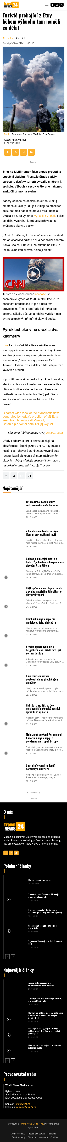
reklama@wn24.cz (26, 1107)
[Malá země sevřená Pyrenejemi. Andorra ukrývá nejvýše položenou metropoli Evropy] (13, 744)
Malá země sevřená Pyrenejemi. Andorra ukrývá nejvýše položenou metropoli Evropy (44, 738)
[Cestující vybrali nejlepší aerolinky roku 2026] (13, 773)
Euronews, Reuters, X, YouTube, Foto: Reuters (33, 134)
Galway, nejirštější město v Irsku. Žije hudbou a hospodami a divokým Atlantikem (45, 562)
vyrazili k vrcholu (45, 215)
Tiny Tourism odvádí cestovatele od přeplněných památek (42, 679)
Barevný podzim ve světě (39, 879)
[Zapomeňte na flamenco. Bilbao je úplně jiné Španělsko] (15, 897)
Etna (6, 345)
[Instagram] (57, 5)
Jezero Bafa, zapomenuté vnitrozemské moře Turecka (42, 503)
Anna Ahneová (19, 139)
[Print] (31, 152)
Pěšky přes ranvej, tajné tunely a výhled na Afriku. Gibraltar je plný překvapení (44, 591)
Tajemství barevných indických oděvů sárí (45, 942)
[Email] (23, 152)
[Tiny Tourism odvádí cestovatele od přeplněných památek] (13, 685)
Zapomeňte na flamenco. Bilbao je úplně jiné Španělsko (43, 895)
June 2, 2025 (54, 432)
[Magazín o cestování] (11, 4)
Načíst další (32, 792)
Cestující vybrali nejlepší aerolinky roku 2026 (40, 767)
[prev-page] (7, 956)
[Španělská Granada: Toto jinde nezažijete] (15, 928)
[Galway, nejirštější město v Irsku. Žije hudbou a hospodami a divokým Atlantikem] (13, 568)
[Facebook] (53, 5)
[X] (61, 5)
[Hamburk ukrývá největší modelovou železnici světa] (13, 626)
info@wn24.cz (22, 1104)
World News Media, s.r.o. (32, 1123)
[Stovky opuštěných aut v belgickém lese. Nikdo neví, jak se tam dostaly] (13, 656)
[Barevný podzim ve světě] (15, 881)
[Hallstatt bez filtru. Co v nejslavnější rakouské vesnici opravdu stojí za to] (13, 714)
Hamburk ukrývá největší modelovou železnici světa (41, 620)
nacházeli (41, 294)
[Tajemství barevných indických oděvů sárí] (15, 944)
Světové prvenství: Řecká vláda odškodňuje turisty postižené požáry (45, 911)
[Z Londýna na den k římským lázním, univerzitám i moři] (13, 538)
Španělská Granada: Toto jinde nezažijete (42, 926)
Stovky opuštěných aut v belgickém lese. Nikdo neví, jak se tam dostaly (43, 650)
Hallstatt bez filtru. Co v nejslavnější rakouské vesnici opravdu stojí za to (43, 708)
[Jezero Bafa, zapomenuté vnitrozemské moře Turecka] (13, 509)
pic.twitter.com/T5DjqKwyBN (33, 423)
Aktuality (8, 38)
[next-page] (13, 956)
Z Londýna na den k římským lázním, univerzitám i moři (42, 532)
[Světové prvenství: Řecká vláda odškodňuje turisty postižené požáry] (15, 913)
